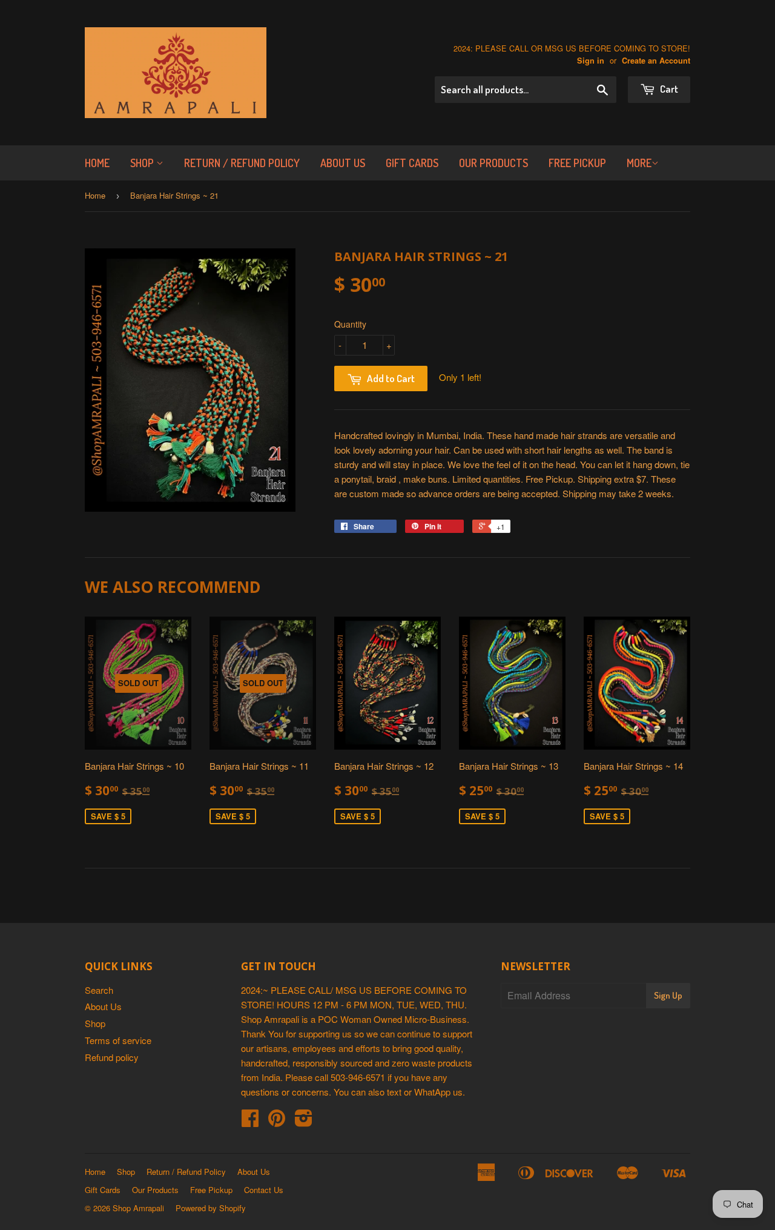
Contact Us (263, 1189)
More (639, 163)
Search (99, 990)
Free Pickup (577, 163)
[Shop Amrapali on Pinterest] (277, 1121)
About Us (342, 163)
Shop (143, 163)
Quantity (350, 324)
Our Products (493, 163)
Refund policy (112, 1057)
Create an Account (656, 60)
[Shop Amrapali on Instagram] (303, 1121)
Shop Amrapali (138, 1208)
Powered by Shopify (211, 1208)
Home (97, 163)
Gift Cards (412, 163)
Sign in (590, 60)
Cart (668, 88)
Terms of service (118, 1040)
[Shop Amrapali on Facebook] (250, 1121)
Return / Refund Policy (242, 163)
